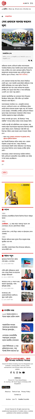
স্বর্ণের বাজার (19, 9)
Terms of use (16, 391)
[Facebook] (11, 373)
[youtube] (23, 373)
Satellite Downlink (23, 399)
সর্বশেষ (6, 210)
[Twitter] (14, 373)
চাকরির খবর (28, 9)
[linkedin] (20, 373)
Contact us (17, 394)
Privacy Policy (25, 391)
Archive (8, 399)
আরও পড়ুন (8, 256)
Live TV (14, 399)
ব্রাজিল (4, 172)
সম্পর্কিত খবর (9, 310)
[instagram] (17, 373)
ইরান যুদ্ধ (12, 9)
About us (8, 391)
